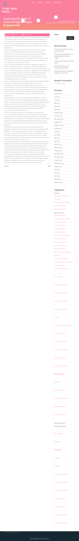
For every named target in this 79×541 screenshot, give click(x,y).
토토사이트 (57, 382)
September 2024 (59, 163)
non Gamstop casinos (60, 414)
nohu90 (56, 317)
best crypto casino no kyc (61, 242)
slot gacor (56, 458)
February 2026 (58, 112)
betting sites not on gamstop (62, 235)
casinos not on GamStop (60, 293)
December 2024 (58, 154)
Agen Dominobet (59, 213)
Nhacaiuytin (57, 466)
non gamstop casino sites (61, 285)
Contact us (48, 2)
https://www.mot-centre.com (11, 532)
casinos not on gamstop (60, 309)
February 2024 (58, 182)
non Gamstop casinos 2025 (61, 268)
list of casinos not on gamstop (62, 219)
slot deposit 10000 (59, 374)
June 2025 (57, 135)
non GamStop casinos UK (61, 341)
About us (40, 2)
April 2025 (57, 141)
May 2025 (57, 138)
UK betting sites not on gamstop (62, 325)
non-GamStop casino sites (61, 482)
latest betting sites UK (60, 248)
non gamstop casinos (60, 205)
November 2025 (58, 119)
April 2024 (57, 176)
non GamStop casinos (60, 238)
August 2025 (57, 128)
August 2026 (57, 93)
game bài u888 (58, 433)
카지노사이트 (57, 450)
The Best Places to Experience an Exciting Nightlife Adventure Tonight (63, 56)
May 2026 (57, 103)
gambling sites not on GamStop (62, 252)
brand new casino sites (60, 222)
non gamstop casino (59, 232)
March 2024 (57, 179)
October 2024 (58, 160)
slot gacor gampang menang (62, 202)
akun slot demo (58, 276)
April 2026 (57, 106)
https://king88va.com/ (60, 406)
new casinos (57, 199)
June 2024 (57, 169)
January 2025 (58, 150)
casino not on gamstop (60, 225)
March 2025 (57, 144)
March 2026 (57, 109)
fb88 (47, 81)
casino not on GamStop (60, 366)
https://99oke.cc (58, 390)
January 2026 (58, 116)
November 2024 (58, 157)
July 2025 (57, 131)
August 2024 (57, 166)
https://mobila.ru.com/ (60, 358)
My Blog (72, 21)
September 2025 (59, 125)
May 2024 (57, 173)
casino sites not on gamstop (61, 196)
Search (56, 34)
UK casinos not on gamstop (61, 474)
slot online (57, 255)
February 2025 (58, 147)
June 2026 (57, 100)
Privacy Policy (57, 2)
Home (33, 2)
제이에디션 (57, 442)
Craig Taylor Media (64, 21)
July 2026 (57, 97)
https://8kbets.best (59, 423)
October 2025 (58, 122)
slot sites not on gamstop (61, 258)
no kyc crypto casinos (60, 245)
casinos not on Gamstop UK (61, 349)
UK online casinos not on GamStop (63, 262)
